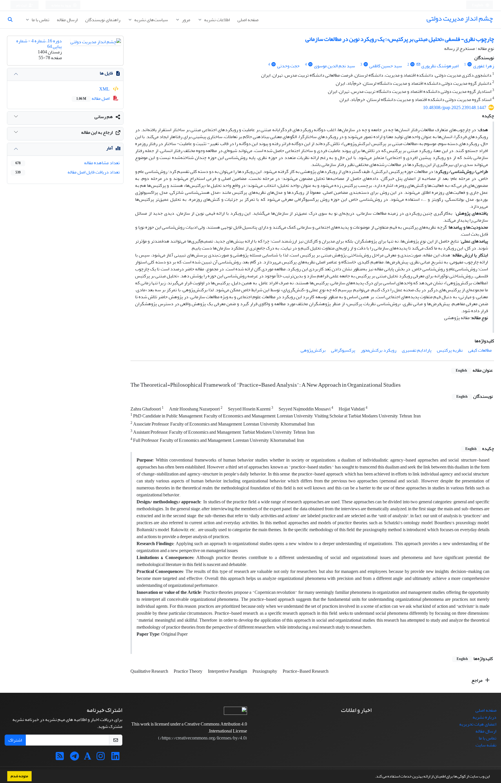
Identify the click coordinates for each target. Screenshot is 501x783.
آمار (109, 148)
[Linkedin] (115, 758)
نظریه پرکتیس (450, 350)
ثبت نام (21, 5)
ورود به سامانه (61, 5)
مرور (185, 19)
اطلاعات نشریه (216, 19)
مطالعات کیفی (480, 350)
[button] (373, 777)
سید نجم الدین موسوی (334, 66)
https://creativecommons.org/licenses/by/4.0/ (203, 738)
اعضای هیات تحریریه (477, 724)
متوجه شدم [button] (19, 776)
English (478, 5)
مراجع (477, 680)
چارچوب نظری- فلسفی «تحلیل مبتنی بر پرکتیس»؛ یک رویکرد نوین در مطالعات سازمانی (399, 39)
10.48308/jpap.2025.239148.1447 (454, 107)
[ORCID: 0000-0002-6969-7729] (310, 64)
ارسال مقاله (67, 19)
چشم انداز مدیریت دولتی (459, 18)
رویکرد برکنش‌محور (378, 350)
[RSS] (60, 758)
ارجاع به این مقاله (97, 132)
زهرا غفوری (483, 66)
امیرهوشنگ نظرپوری (440, 66)
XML (104, 89)
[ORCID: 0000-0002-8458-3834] (366, 64)
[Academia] (87, 758)
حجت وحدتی (288, 66)
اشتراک (15, 740)
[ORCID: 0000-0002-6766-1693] (469, 64)
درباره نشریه (484, 717)
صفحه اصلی (247, 19)
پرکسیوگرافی (343, 350)
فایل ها (106, 73)
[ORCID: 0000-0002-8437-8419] (273, 64)
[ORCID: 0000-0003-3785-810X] (412, 64)
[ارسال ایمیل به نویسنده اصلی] (418, 64)
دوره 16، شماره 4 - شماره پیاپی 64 (39, 44)
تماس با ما (40, 19)
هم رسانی (104, 116)
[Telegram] (74, 758)
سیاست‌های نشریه (150, 19)
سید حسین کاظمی (385, 66)
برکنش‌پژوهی (313, 350)
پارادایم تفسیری (416, 350)
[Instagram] (101, 758)
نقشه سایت (485, 745)
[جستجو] (12, 19)
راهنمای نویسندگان (102, 19)
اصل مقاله (93, 98)
